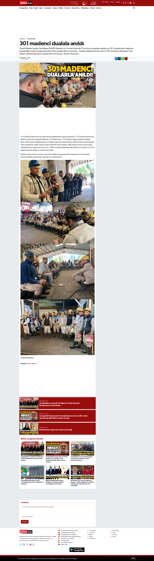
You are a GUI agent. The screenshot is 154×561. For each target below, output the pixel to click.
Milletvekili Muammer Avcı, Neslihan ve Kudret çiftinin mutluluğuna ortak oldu (55, 482)
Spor (41, 8)
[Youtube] (30, 544)
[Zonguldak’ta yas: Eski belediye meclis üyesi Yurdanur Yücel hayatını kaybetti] (82, 448)
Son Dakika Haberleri (67, 542)
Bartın (99, 8)
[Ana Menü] (134, 8)
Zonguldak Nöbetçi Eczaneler (69, 530)
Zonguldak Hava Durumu (68, 532)
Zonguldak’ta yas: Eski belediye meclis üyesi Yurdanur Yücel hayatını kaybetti (81, 458)
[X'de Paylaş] (119, 58)
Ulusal (92, 8)
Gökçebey (85, 8)
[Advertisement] (77, 24)
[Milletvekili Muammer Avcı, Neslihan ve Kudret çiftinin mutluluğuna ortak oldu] (57, 472)
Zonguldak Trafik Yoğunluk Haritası (71, 536)
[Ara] (134, 3)
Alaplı (91, 536)
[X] (24, 544)
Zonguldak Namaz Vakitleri (68, 534)
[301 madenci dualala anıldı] (57, 85)
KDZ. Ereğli (115, 530)
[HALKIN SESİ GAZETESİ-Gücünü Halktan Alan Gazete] (26, 3)
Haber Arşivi (64, 544)
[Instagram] (27, 544)
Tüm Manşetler (65, 540)
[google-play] (77, 549)
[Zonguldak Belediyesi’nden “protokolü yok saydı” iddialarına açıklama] (32, 472)
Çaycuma (47, 8)
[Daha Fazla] (126, 58)
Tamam (133, 558)
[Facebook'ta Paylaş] (116, 58)
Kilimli (61, 8)
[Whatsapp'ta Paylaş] (122, 58)
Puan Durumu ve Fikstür (67, 538)
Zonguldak (23, 8)
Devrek (67, 8)
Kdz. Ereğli (33, 8)
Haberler (22, 39)
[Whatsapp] (33, 544)
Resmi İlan (75, 8)
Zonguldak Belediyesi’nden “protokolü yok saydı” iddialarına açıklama (32, 482)
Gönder (24, 521)
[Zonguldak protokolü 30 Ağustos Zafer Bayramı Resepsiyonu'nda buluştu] (32, 448)
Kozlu (55, 8)
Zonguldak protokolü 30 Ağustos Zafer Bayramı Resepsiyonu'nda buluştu (32, 458)
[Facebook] (20, 544)
